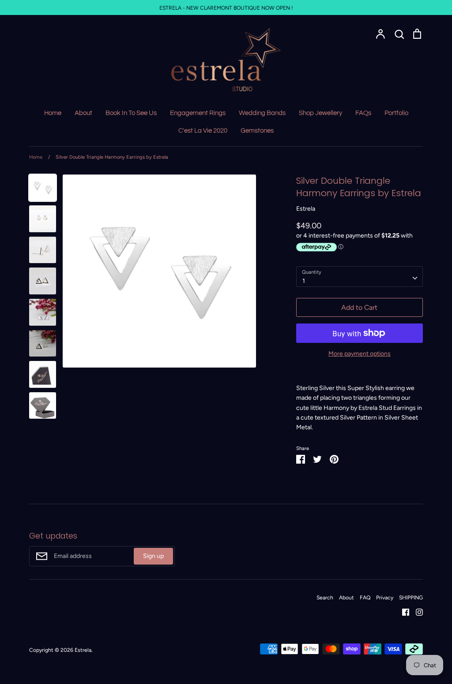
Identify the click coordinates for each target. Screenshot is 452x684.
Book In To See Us (131, 113)
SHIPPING (411, 597)
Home (52, 113)
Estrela (305, 208)
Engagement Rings (198, 113)
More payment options (359, 353)
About (83, 113)
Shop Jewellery (320, 113)
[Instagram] (416, 611)
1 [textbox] (303, 281)
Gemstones (257, 130)
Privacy (384, 597)
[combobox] (359, 276)
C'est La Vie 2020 (202, 130)
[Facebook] (402, 611)
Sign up (153, 556)
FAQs (363, 113)
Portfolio (396, 113)
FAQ (365, 597)
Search (324, 597)
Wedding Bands (262, 113)
